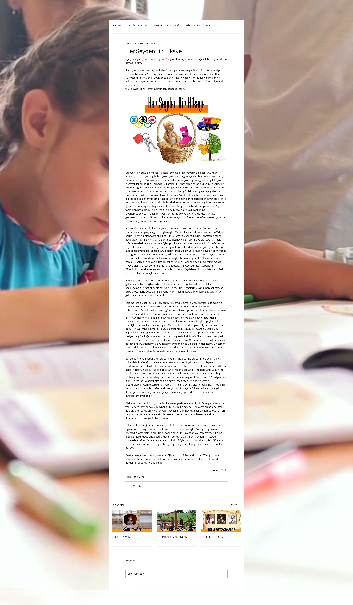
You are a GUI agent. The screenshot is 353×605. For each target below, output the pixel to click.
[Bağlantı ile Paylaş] (147, 486)
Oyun (208, 25)
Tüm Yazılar (117, 25)
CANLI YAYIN (122, 536)
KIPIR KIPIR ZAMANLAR (173, 536)
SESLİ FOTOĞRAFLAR (217, 536)
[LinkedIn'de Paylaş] (140, 486)
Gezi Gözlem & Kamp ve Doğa (166, 25)
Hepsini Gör (235, 504)
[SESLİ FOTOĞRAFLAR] (221, 521)
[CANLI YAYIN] (132, 521)
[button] (237, 25)
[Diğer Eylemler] (226, 43)
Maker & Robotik (193, 25)
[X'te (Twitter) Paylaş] (133, 486)
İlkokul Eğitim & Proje (137, 25)
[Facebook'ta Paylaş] (126, 486)
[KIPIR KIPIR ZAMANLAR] (176, 521)
